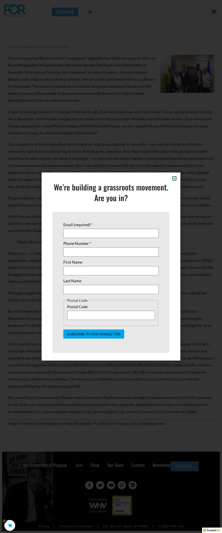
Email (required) (77, 225)
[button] (174, 178)
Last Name (72, 281)
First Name (72, 262)
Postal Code (77, 307)
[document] (111, 266)
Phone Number (77, 243)
